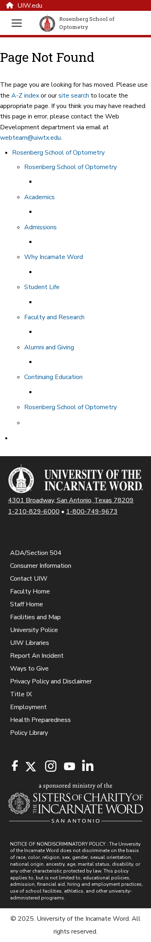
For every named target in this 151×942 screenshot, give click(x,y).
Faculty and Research (54, 317)
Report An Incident (37, 655)
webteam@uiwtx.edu (30, 137)
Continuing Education (53, 377)
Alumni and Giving (49, 347)
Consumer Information (40, 565)
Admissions (40, 227)
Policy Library (29, 732)
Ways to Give (29, 668)
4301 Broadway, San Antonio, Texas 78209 (71, 500)
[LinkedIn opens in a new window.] (87, 767)
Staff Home (26, 604)
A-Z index (25, 95)
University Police (34, 630)
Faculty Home (30, 591)
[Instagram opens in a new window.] (49, 767)
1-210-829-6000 (34, 511)
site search (73, 95)
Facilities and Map (35, 617)
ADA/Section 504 (36, 552)
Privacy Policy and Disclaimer (51, 681)
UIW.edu (29, 5)
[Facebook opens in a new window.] (15, 766)
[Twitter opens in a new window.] (30, 767)
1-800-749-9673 (92, 511)
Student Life (42, 287)
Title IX (21, 694)
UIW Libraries (29, 642)
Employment (28, 707)
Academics (39, 197)
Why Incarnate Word (53, 257)
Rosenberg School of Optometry (58, 152)
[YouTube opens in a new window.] (69, 766)
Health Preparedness (40, 720)
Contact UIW (29, 578)
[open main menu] (19, 23)
